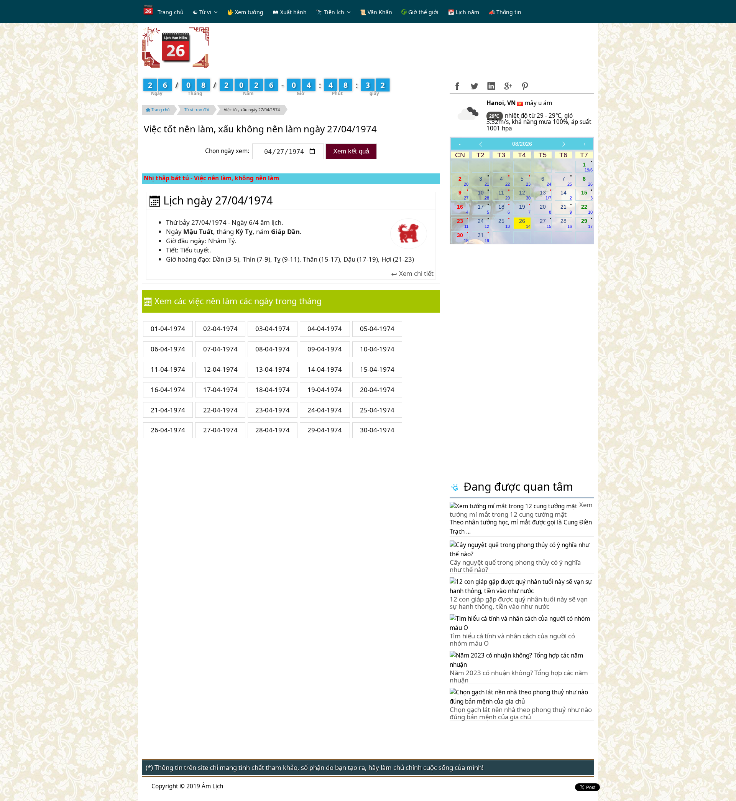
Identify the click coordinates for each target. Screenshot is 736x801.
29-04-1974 (324, 429)
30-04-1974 (377, 429)
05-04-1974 (377, 328)
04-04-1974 (324, 328)
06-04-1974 (168, 348)
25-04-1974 (377, 409)
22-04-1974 (220, 409)
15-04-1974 (377, 369)
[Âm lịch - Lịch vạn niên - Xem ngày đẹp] (175, 47)
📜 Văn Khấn (376, 12)
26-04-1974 (168, 429)
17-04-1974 (220, 389)
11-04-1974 (168, 369)
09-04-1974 (324, 348)
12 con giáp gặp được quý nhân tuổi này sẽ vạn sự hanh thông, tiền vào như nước (519, 602)
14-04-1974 (324, 369)
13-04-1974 (272, 369)
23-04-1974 (272, 409)
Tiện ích (334, 12)
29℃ (494, 116)
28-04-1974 (272, 429)
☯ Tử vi (202, 12)
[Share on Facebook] (457, 86)
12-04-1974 (220, 369)
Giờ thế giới (423, 12)
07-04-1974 (220, 348)
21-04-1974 (168, 409)
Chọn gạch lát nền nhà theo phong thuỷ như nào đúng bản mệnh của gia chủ (521, 713)
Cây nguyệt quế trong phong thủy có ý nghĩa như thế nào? (515, 566)
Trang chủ (171, 12)
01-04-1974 (168, 328)
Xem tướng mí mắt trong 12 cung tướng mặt (521, 509)
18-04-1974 (272, 389)
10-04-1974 (377, 348)
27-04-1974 (220, 429)
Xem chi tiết (416, 273)
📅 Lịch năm (463, 12)
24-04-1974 (324, 409)
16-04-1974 (168, 389)
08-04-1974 (272, 348)
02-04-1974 (220, 328)
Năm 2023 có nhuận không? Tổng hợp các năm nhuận (519, 676)
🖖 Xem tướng (245, 12)
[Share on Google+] (508, 86)
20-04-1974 (377, 389)
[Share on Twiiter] (474, 86)
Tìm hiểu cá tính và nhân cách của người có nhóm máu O (512, 639)
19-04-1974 (324, 389)
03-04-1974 (272, 328)
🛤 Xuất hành (290, 12)
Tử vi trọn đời (196, 109)
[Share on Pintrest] (524, 86)
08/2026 (522, 144)
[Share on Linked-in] (491, 86)
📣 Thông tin (504, 12)
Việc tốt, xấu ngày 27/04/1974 (252, 109)
